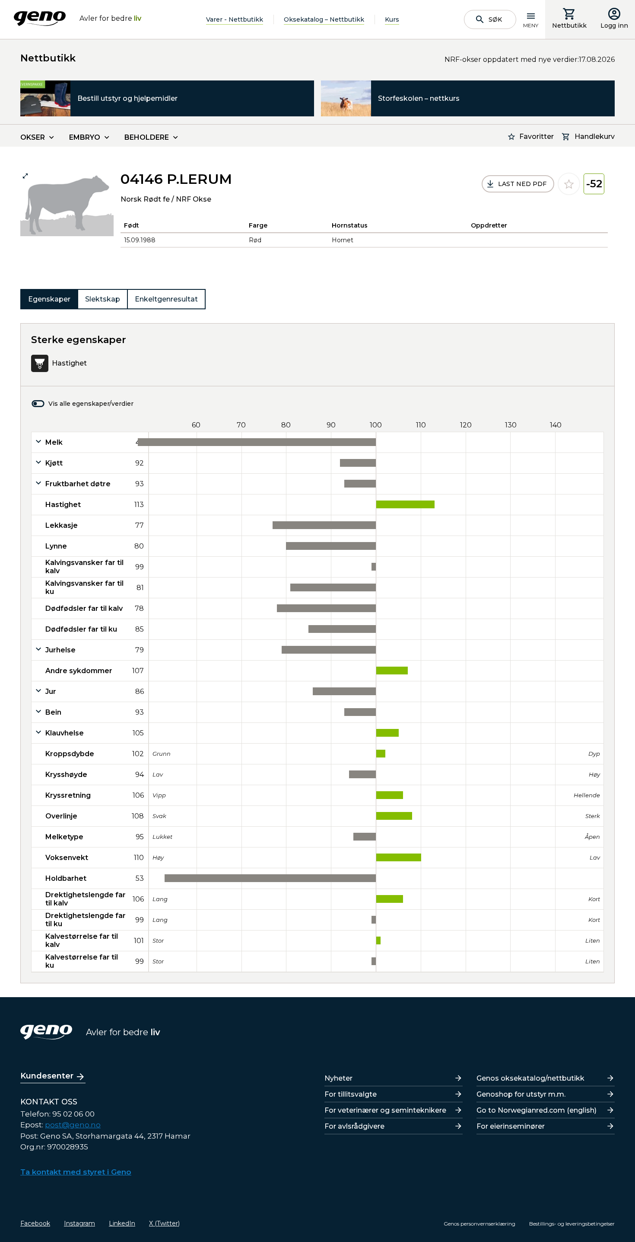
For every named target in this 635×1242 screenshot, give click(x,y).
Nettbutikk (569, 25)
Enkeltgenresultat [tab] (166, 299)
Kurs (392, 19)
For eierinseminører (510, 1126)
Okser (32, 137)
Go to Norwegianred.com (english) (536, 1110)
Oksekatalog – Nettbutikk (324, 19)
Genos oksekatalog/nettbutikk (530, 1078)
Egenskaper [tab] (49, 299)
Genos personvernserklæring (479, 1223)
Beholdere (146, 137)
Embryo (84, 137)
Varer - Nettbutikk (234, 19)
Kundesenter (46, 1076)
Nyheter (338, 1078)
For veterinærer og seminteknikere (385, 1110)
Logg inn (614, 25)
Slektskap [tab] (102, 299)
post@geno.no (73, 1124)
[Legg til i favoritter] (569, 184)
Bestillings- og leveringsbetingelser (572, 1223)
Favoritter (536, 136)
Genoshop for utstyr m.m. (520, 1094)
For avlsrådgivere (354, 1126)
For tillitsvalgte (350, 1094)
